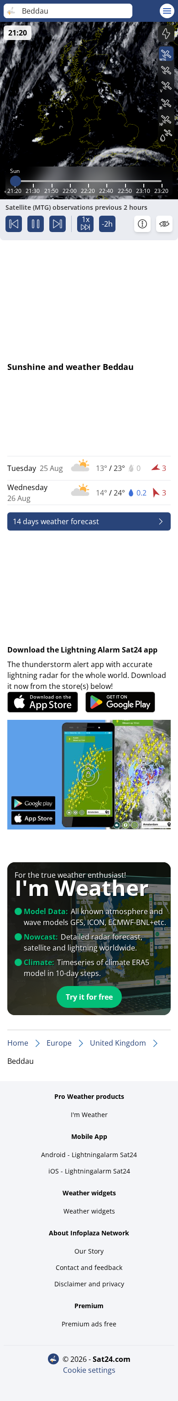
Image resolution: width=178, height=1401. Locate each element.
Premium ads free (89, 1324)
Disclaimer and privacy (89, 1284)
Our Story (89, 1251)
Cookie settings (89, 1370)
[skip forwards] (57, 224)
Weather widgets (89, 1211)
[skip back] (13, 224)
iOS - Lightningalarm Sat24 (89, 1171)
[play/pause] (35, 224)
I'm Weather (89, 1114)
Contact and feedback (89, 1267)
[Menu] (167, 11)
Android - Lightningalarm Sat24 (89, 1154)
